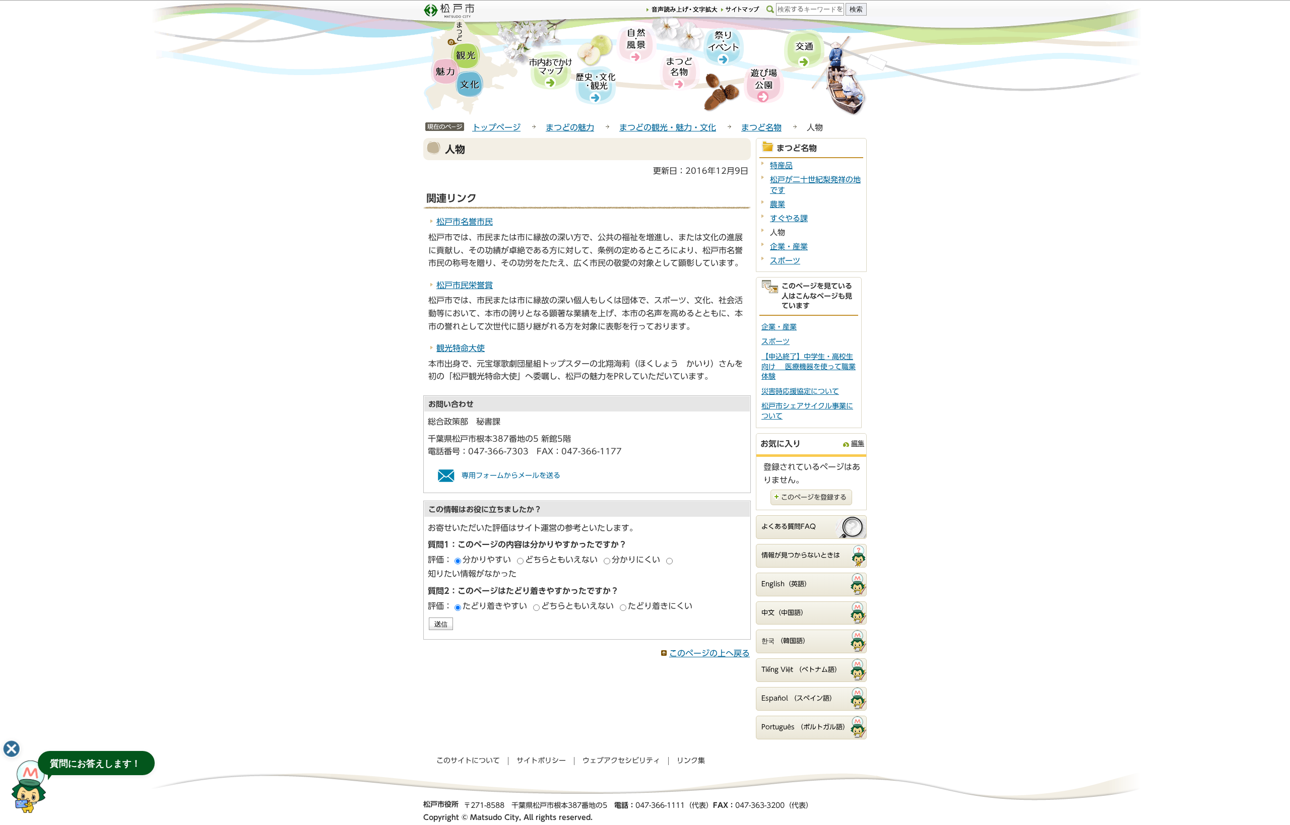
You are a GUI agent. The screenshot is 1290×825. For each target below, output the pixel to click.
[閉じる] (12, 749)
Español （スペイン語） (798, 698)
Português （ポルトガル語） (805, 727)
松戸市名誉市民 (464, 222)
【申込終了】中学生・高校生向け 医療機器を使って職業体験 (808, 366)
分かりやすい (487, 560)
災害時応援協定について (800, 391)
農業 (777, 204)
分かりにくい (636, 560)
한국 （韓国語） (785, 641)
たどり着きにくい (660, 606)
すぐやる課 (789, 218)
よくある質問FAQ (788, 526)
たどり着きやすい (495, 606)
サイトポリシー (541, 760)
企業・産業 (789, 246)
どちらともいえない (561, 560)
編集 (857, 443)
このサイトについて (468, 760)
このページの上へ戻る (709, 653)
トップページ (496, 127)
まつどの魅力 (570, 127)
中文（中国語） (784, 612)
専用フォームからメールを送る (511, 475)
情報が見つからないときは (800, 555)
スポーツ (785, 260)
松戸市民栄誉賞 (464, 285)
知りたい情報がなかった (472, 574)
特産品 (781, 165)
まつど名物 (761, 127)
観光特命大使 (460, 348)
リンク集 (691, 760)
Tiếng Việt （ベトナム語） (801, 669)
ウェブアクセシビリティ (621, 760)
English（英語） (786, 584)
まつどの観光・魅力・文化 (667, 127)
